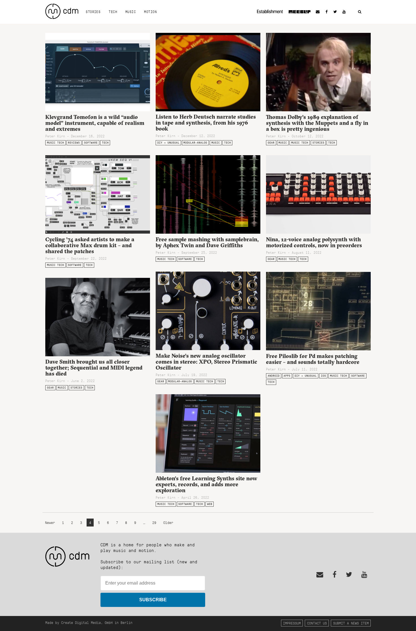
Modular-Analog (195, 142)
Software (91, 142)
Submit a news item (351, 623)
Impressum (292, 623)
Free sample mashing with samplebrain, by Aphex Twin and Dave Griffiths (207, 242)
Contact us (317, 623)
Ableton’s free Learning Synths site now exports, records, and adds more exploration (206, 484)
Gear (271, 142)
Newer (51, 522)
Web (209, 504)
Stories (93, 11)
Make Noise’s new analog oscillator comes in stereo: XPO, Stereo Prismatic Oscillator (206, 361)
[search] (360, 12)
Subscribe (153, 599)
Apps (287, 376)
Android (274, 376)
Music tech (55, 142)
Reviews (74, 142)
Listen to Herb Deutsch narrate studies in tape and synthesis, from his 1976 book (206, 122)
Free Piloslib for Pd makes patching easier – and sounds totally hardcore (312, 359)
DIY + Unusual (168, 142)
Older (168, 522)
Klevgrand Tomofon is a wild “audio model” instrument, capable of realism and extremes (94, 123)
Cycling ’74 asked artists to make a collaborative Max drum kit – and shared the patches (89, 245)
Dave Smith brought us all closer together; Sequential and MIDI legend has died (93, 367)
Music (130, 11)
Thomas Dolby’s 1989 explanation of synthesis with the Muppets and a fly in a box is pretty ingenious (317, 123)
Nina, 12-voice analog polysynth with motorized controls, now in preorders (314, 242)
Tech (113, 11)
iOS (323, 376)
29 (154, 522)
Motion (150, 11)
